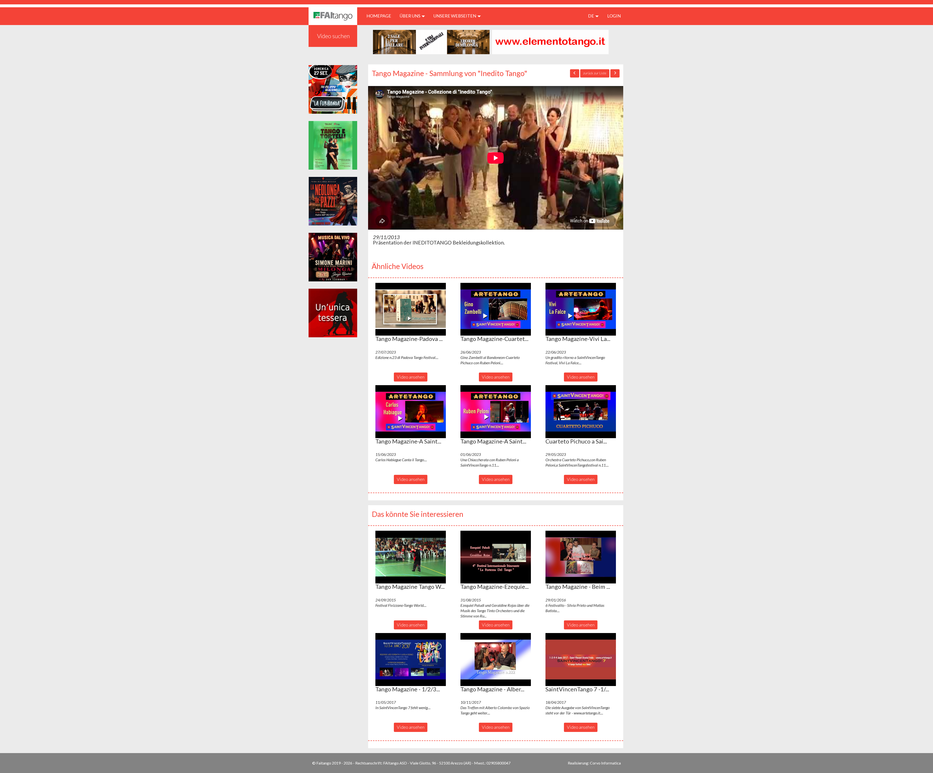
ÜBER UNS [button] (410, 15)
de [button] (591, 15)
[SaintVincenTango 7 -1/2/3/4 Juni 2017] (580, 659)
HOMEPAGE (380, 15)
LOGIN (614, 15)
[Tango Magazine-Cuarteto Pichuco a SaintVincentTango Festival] (495, 309)
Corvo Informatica (605, 763)
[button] (410, 309)
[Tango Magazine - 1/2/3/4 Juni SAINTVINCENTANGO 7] (410, 659)
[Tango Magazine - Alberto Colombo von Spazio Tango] (495, 659)
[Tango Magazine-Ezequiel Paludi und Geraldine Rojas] (495, 557)
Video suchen (333, 35)
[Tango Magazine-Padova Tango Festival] (410, 309)
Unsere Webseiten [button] (455, 15)
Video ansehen (410, 377)
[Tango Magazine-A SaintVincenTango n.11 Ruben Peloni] (495, 411)
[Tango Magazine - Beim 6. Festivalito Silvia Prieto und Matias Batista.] (580, 557)
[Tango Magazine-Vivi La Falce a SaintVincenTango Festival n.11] (580, 309)
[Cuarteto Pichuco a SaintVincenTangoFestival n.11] (580, 411)
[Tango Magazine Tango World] (410, 557)
